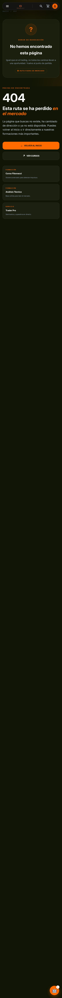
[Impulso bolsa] (21, 6)
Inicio (6, 11)
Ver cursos (31, 155)
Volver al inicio (31, 145)
